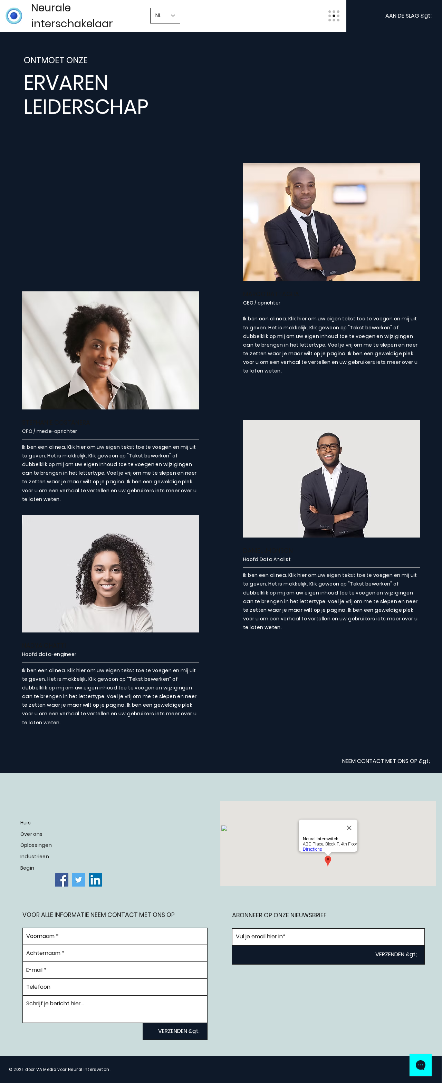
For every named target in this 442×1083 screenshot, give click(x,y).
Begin (27, 867)
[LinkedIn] (95, 880)
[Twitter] (78, 880)
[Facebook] (61, 880)
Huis (25, 822)
